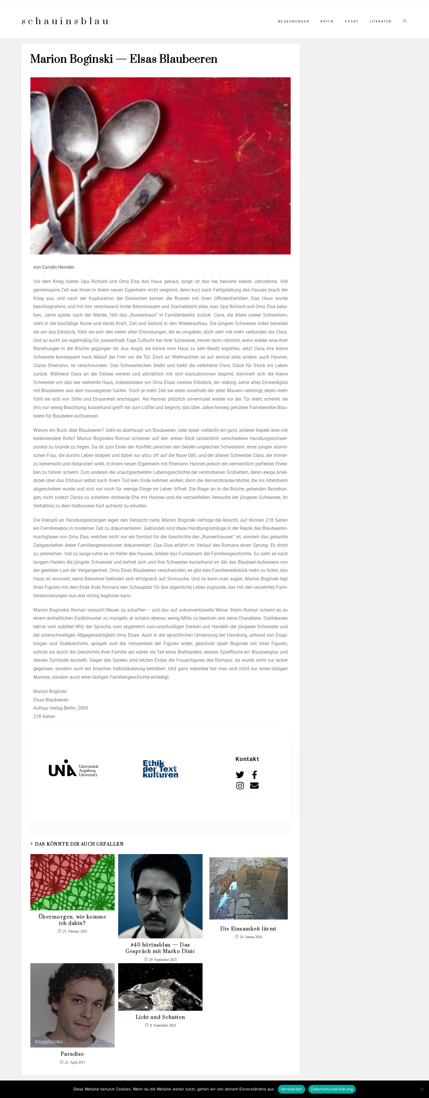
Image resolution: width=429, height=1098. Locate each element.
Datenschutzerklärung (332, 1089)
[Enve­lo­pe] (254, 785)
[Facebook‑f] (254, 775)
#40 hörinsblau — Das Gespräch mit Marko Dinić (160, 948)
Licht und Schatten (160, 1017)
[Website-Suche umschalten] (404, 21)
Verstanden (292, 1089)
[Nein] (422, 1089)
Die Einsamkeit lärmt (248, 929)
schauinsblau (66, 21)
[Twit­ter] (240, 775)
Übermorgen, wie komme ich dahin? (73, 920)
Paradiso (72, 1054)
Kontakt (247, 758)
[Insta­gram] (240, 785)
